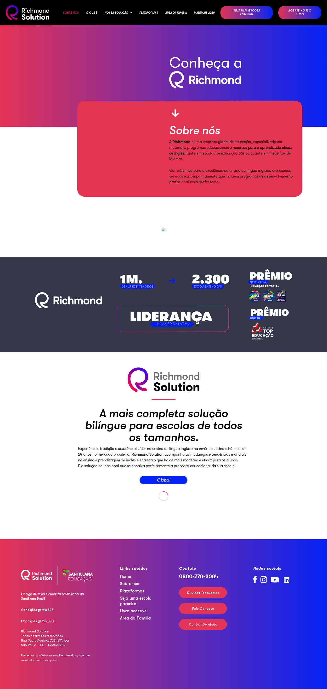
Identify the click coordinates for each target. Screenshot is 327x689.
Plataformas (132, 591)
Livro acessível (133, 611)
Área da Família (135, 618)
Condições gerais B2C (37, 621)
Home (125, 576)
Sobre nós (129, 583)
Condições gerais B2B (37, 610)
